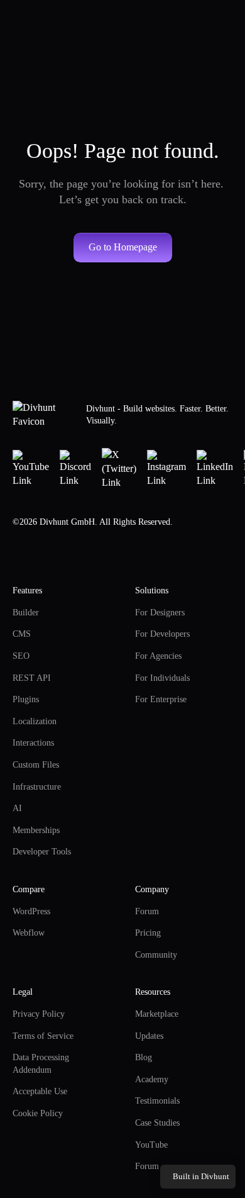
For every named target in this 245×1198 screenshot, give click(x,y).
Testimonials (157, 1101)
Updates (149, 1036)
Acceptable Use (40, 1091)
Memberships (36, 830)
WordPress (31, 911)
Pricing (148, 933)
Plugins (26, 699)
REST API (32, 678)
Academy (151, 1079)
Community (156, 955)
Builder (26, 612)
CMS (22, 634)
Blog (143, 1057)
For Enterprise (161, 699)
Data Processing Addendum (42, 1064)
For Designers (160, 612)
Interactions (33, 742)
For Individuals (162, 678)
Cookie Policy (38, 1113)
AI (17, 808)
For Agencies (158, 656)
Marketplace (156, 1014)
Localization (35, 721)
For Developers (162, 634)
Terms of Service (43, 1036)
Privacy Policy (39, 1014)
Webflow (29, 933)
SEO (21, 656)
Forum (147, 911)
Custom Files (36, 765)
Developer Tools (42, 851)
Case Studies (157, 1123)
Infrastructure (37, 787)
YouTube (151, 1145)
